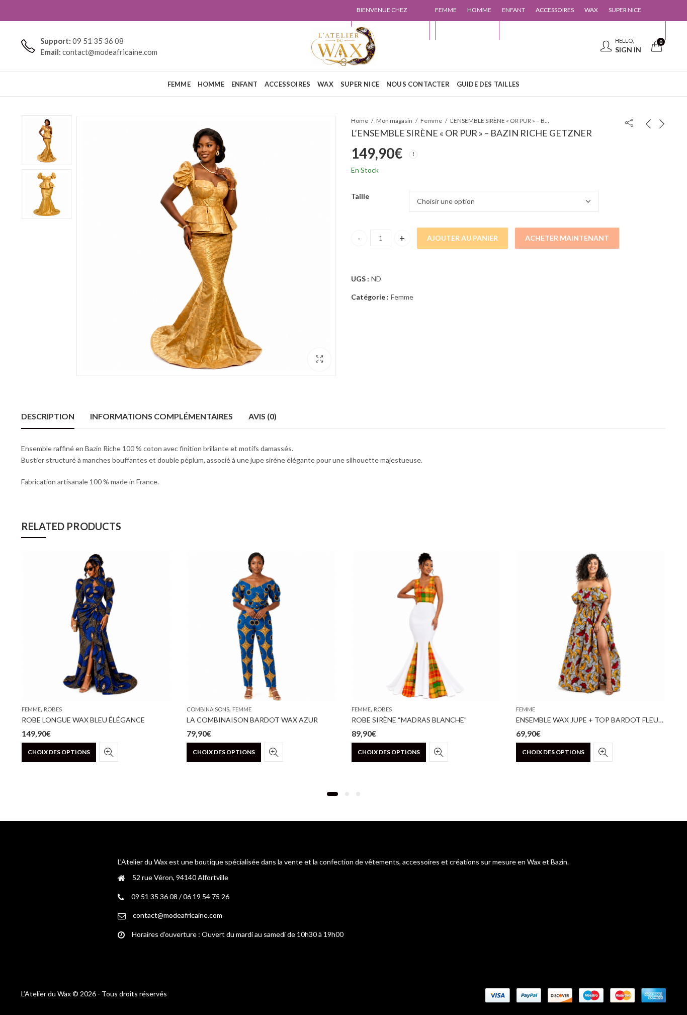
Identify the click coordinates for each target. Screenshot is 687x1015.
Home (359, 120)
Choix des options (59, 752)
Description (47, 416)
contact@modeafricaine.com (177, 915)
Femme (431, 120)
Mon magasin (394, 120)
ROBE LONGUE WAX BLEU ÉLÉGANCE (83, 719)
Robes (53, 709)
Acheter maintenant (567, 238)
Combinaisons (208, 709)
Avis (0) (262, 416)
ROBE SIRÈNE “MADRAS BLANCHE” (409, 719)
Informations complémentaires (161, 416)
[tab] (47, 416)
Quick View (108, 752)
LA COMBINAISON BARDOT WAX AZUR (252, 719)
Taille (360, 196)
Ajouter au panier (462, 238)
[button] (319, 359)
